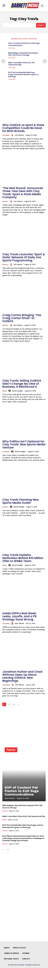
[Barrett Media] (24, 5)
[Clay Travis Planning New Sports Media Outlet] (24, 481)
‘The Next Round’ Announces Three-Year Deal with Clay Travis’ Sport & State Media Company (22, 192)
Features (6, 685)
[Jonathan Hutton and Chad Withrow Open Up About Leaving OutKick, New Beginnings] (24, 653)
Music (4, 820)
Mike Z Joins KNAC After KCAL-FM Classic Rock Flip (21, 63)
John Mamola (19, 135)
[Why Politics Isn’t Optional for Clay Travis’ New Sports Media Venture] (24, 423)
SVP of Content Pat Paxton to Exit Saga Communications (23, 44)
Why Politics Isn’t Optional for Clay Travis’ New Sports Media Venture (23, 444)
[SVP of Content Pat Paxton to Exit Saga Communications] (24, 775)
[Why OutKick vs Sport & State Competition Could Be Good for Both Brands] (24, 106)
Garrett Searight (17, 391)
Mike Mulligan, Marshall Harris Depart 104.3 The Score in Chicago (23, 54)
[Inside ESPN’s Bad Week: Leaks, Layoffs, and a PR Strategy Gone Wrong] (24, 595)
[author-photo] (12, 135)
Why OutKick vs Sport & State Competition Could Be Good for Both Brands (23, 128)
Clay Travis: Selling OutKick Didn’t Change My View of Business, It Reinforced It (21, 384)
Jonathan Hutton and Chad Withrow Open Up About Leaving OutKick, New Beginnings (22, 676)
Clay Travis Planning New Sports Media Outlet (20, 501)
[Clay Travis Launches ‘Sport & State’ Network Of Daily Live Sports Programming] (24, 236)
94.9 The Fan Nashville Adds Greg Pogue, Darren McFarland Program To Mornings (23, 74)
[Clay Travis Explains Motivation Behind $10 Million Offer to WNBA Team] (24, 536)
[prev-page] (3, 61)
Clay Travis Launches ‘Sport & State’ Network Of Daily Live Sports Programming (23, 257)
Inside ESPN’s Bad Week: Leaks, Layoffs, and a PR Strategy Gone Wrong (19, 616)
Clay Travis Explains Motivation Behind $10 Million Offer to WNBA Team (22, 558)
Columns (5, 135)
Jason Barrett (19, 623)
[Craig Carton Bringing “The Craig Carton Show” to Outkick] (24, 296)
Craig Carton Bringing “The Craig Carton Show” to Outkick (21, 318)
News (4, 391)
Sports (5, 201)
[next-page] (45, 61)
